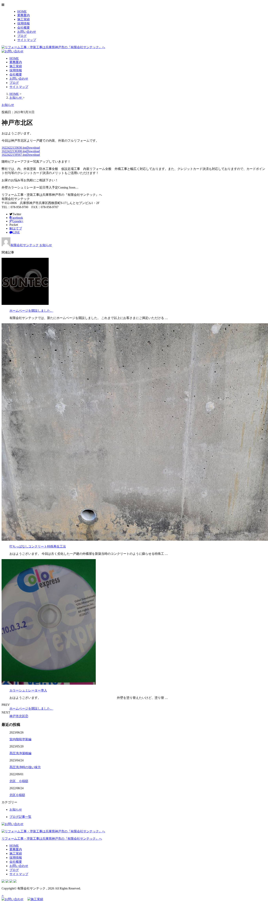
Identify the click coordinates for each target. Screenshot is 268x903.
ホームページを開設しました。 (31, 310)
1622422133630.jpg (14, 147)
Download (33, 147)
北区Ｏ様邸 (17, 795)
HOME (22, 11)
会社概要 (23, 27)
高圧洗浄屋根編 (20, 753)
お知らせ (45, 245)
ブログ (22, 35)
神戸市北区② (18, 716)
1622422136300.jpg (14, 151)
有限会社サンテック (24, 245)
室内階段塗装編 (20, 739)
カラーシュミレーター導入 (28, 690)
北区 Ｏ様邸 (18, 781)
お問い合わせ (26, 31)
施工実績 (23, 19)
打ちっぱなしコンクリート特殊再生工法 (37, 546)
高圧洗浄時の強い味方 (25, 767)
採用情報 (23, 23)
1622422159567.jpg (14, 154)
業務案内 (23, 15)
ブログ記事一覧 (20, 816)
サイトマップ (26, 40)
